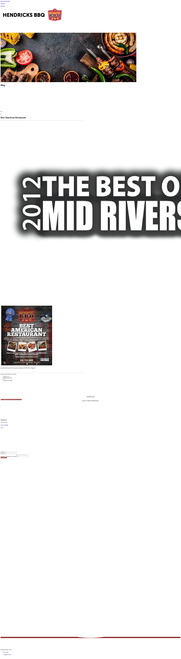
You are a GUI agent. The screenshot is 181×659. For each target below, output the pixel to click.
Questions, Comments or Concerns (8, 456)
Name (2, 452)
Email (2, 453)
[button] (11, 399)
